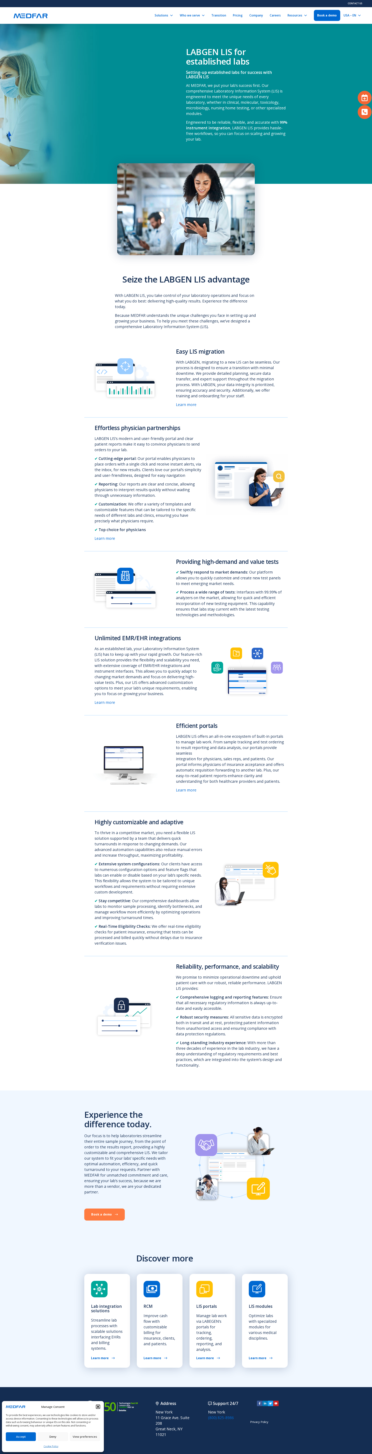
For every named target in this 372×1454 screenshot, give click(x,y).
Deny (52, 1436)
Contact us (355, 3)
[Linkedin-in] (265, 1403)
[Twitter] (270, 1403)
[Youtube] (276, 1403)
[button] (98, 1407)
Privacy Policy (259, 1422)
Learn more (186, 404)
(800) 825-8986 (221, 1417)
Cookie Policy (51, 1446)
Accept (21, 1436)
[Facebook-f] (259, 1403)
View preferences (85, 1436)
